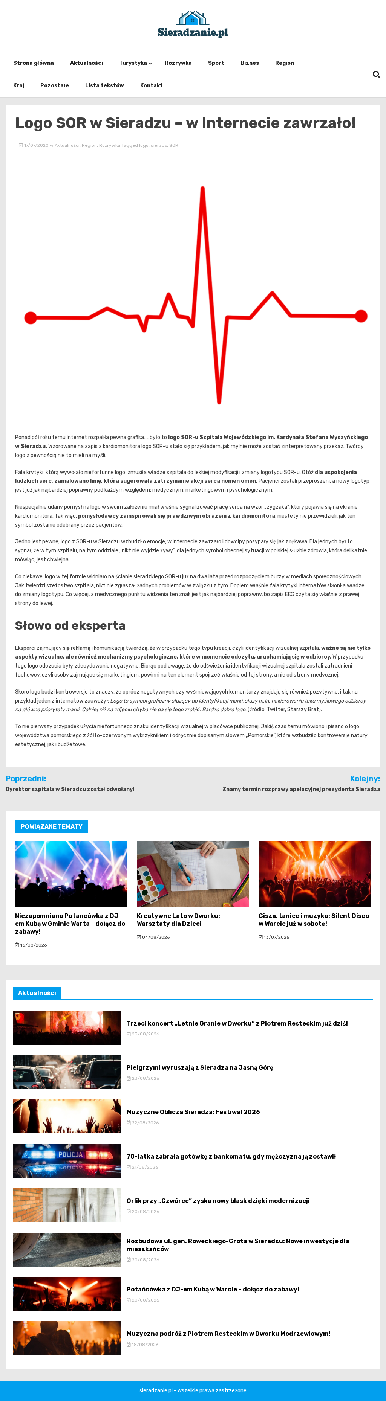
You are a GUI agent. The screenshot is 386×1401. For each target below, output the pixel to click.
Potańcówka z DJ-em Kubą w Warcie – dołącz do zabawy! (213, 1289)
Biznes (249, 63)
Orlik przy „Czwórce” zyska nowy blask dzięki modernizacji (218, 1200)
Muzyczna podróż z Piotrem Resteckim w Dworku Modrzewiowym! (229, 1333)
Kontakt (151, 85)
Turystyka (133, 63)
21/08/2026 (144, 1167)
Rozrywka (178, 63)
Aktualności (86, 63)
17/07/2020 (36, 145)
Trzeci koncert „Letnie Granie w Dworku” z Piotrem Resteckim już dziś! (237, 1023)
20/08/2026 (145, 1211)
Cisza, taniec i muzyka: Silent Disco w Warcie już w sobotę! (314, 919)
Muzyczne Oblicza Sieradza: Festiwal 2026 (193, 1112)
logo (144, 145)
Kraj (18, 85)
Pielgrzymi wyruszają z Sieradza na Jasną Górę (200, 1067)
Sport (216, 63)
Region (284, 63)
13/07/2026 (276, 937)
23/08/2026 (145, 1034)
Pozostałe (54, 85)
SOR (173, 145)
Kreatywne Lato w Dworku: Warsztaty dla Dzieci (178, 919)
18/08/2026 (144, 1344)
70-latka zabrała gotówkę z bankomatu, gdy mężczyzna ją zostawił (231, 1156)
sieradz (159, 145)
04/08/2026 (155, 937)
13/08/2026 (33, 945)
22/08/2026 (145, 1122)
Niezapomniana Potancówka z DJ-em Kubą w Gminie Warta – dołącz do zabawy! (70, 923)
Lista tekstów (104, 85)
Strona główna (33, 63)
